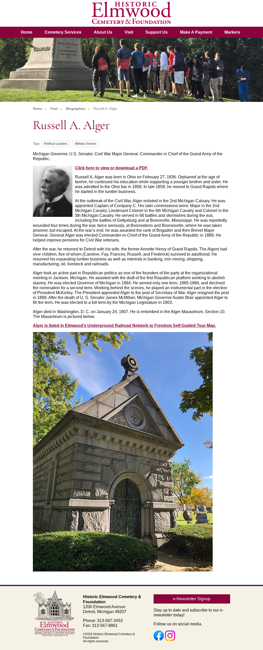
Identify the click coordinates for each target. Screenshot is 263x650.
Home (26, 32)
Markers (232, 32)
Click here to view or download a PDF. (111, 168)
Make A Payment (196, 32)
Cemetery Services (63, 32)
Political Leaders (55, 143)
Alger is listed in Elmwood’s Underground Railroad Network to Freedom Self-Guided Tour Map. (124, 325)
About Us (103, 32)
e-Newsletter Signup (191, 599)
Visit (129, 32)
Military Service (85, 143)
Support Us (156, 32)
